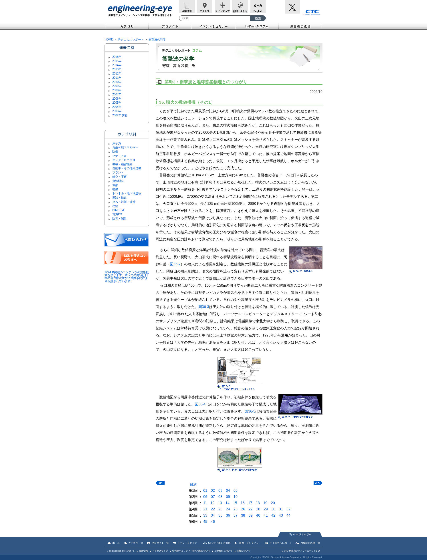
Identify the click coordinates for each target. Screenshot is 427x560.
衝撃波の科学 (157, 39)
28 (258, 509)
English (258, 11)
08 (220, 497)
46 (213, 522)
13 (220, 503)
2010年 (116, 82)
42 (273, 515)
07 (213, 497)
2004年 (116, 107)
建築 (115, 206)
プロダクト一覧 (160, 543)
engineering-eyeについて (122, 551)
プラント (118, 172)
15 (235, 503)
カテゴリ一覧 (135, 543)
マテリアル (119, 155)
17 (250, 503)
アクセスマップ (160, 551)
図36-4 (200, 404)
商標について (243, 551)
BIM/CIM (118, 210)
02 (213, 490)
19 (265, 503)
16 (243, 503)
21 (205, 509)
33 (205, 515)
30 (273, 509)
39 (251, 515)
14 (228, 503)
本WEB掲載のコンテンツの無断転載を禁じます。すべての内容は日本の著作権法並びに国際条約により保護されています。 (127, 277)
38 (243, 515)
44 (288, 515)
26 (243, 509)
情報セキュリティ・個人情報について (191, 551)
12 (212, 503)
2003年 (116, 111)
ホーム (116, 543)
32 (288, 509)
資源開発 (118, 181)
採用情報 (143, 551)
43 (281, 515)
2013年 (116, 69)
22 (213, 509)
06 (205, 497)
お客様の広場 (300, 26)
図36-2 (175, 264)
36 (228, 515)
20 (273, 503)
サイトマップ (222, 11)
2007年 (116, 94)
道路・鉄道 (119, 197)
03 (220, 490)
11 (205, 503)
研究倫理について (223, 551)
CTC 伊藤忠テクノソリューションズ (302, 551)
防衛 (115, 151)
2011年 (116, 77)
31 (281, 509)
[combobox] (214, 18)
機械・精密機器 (122, 164)
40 (258, 515)
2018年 (116, 56)
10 (236, 497)
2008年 (116, 90)
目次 (193, 484)
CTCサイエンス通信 (219, 543)
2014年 (116, 65)
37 (236, 515)
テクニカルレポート (131, 39)
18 (258, 503)
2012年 (116, 73)
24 (228, 509)
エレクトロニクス (123, 160)
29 (266, 509)
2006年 (116, 98)
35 (220, 515)
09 (228, 497)
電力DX (117, 214)
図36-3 (203, 307)
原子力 (116, 143)
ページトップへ (302, 534)
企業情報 (187, 11)
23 (220, 509)
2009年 (116, 86)
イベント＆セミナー (213, 26)
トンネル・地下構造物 (126, 193)
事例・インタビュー (250, 543)
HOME (109, 39)
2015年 (116, 61)
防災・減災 (119, 218)
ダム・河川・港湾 (123, 201)
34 (213, 515)
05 (236, 490)
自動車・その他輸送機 (126, 168)
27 (251, 509)
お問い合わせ (240, 11)
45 (205, 522)
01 (205, 490)
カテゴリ (127, 26)
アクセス (204, 11)
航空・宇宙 (119, 176)
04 (228, 490)
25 (236, 509)
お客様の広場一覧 (310, 543)
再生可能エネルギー (125, 147)
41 (266, 515)
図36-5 (250, 411)
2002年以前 (119, 115)
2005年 (116, 102)
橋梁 (115, 189)
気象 (115, 185)
